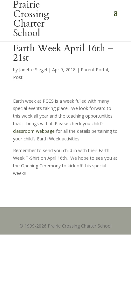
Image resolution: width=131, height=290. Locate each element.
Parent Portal (94, 70)
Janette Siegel (33, 70)
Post (18, 77)
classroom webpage (34, 131)
